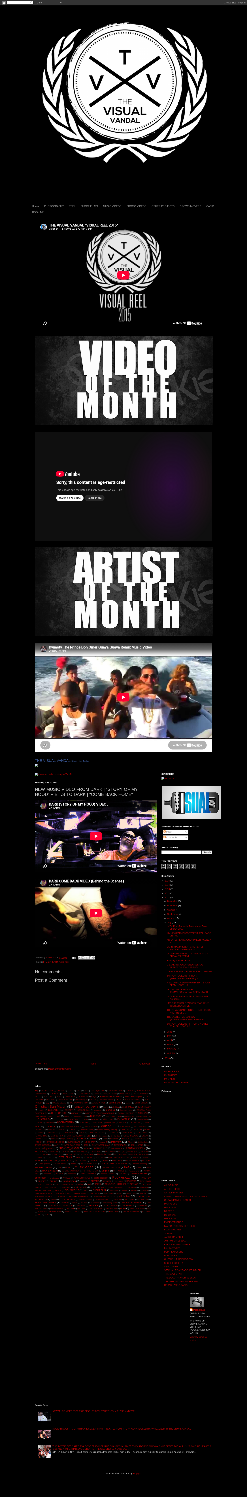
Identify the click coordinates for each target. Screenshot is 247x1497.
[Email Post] (73, 957)
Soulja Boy (108, 1193)
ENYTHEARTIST (141, 1127)
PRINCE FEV (145, 1178)
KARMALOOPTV (135, 1148)
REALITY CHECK (45, 1184)
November (172, 905)
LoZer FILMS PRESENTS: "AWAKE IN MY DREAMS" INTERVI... (187, 954)
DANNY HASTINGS (126, 1113)
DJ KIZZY (95, 1119)
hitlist (105, 1139)
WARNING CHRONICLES (49, 1211)
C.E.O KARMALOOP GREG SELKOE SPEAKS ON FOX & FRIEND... (185, 966)
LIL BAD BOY (57, 1154)
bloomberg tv (81, 1100)
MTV (59, 1168)
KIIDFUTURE (53, 1151)
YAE (39, 1215)
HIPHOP (94, 1138)
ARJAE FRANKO (141, 1094)
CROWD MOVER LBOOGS (177, 1200)
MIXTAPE (146, 1160)
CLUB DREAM (128, 1107)
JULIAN (86, 1148)
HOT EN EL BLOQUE (55, 1142)
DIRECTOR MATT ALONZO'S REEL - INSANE (189, 971)
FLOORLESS (52, 1133)
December (172, 901)
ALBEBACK (68, 1094)
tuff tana (70, 1208)
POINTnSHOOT (172, 1255)
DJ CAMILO (44, 1119)
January (171, 1053)
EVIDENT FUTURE (173, 1222)
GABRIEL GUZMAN (75, 1136)
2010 (167, 1058)
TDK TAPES (129, 1200)
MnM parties (44, 1164)
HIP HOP (81, 1138)
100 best (60, 1091)
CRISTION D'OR (59, 1113)
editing (106, 1126)
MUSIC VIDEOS (112, 206)
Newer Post (41, 1063)
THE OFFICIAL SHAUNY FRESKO (181, 1281)
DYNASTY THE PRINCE (71, 1127)
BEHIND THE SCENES (110, 1097)
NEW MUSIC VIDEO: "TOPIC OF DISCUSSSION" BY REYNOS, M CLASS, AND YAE (93, 1411)
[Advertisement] (77, 1077)
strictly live (124, 1196)
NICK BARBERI (50, 1170)
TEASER (64, 1202)
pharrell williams (107, 1174)
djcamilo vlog (142, 1119)
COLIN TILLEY (144, 1107)
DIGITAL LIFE (170, 1203)
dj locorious (108, 1119)
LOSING (38, 1157)
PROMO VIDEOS (136, 206)
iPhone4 (131, 1142)
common (97, 1110)
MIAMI (105, 1160)
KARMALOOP (116, 1148)
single (124, 1190)
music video (64, 962)
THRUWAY (80, 1206)
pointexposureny (101, 1178)
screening (144, 1187)
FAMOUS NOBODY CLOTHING (179, 1226)
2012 (167, 893)
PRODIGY (42, 1181)
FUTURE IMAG (41, 1136)
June (170, 1032)
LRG (78, 1157)
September (173, 914)
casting (129, 1103)
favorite (147, 1130)
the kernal (95, 1203)
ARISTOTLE (125, 1094)
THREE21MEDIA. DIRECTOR (60, 1206)
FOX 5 (81, 1133)
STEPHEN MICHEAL (44, 1196)
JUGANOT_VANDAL (69, 1148)
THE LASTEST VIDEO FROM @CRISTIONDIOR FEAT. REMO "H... (186, 1018)
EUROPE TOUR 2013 (57, 1130)
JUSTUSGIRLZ (100, 1148)
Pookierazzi (121, 1177)
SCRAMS (132, 1187)
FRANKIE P (113, 1133)
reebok (81, 1184)
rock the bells (80, 1187)
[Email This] (80, 957)
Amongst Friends (110, 1094)
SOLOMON (94, 1193)
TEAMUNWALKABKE (45, 1202)
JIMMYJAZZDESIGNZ (101, 1145)
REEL (72, 206)
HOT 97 (38, 1142)
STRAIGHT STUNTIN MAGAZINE (73, 1196)
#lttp (37, 1091)
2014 (86, 1091)
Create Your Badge (80, 761)
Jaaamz (168, 1233)
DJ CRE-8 (169, 1211)
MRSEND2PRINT (43, 1167)
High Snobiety (67, 1139)
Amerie (96, 1094)
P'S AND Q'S (133, 1171)
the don (84, 1203)
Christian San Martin (50, 1106)
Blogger (136, 1473)
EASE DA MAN (91, 1127)
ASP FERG (48, 1097)
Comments (171, 837)
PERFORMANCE (88, 1174)
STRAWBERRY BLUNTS (104, 1196)
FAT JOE (137, 1130)
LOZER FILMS (65, 1157)
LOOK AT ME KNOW (139, 1154)
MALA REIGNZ (50, 1160)
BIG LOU (51, 1100)
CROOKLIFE (76, 1113)
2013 (167, 889)
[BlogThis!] (83, 957)
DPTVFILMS (135, 1122)
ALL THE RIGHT (83, 1094)
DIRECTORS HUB (113, 1116)
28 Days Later (98, 1091)
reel (89, 1184)
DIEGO (67, 1116)
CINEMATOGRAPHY (86, 1106)
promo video (69, 1181)
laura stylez (110, 1151)
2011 (78, 1091)
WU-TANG (146, 1212)
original (105, 1170)
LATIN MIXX (96, 1151)
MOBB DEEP (60, 1164)
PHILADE (123, 1174)
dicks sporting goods (43, 1116)
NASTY (139, 1167)
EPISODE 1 (40, 1130)
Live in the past (104, 1154)
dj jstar (85, 1119)
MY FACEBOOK (172, 1071)
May (169, 1036)
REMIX (98, 1184)
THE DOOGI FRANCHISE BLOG (180, 1277)
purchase (83, 1181)
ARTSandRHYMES (173, 1192)
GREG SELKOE (131, 1136)
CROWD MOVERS (190, 206)
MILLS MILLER (132, 1161)
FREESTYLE (142, 1133)
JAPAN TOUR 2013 (72, 1145)
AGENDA (129, 1091)
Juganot (48, 1148)
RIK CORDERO (51, 1187)
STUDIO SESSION (67, 1200)
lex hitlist (144, 1151)
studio (53, 1200)
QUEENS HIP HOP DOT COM (178, 1259)
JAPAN (57, 1145)
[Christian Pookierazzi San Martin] (36, 766)
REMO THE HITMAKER (115, 1184)
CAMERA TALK (98, 1103)
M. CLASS (100, 1157)
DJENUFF (50, 1122)
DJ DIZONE (59, 1119)
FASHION (124, 1130)
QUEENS (95, 1181)
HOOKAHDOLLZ (141, 1139)
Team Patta (143, 1200)
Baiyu (93, 1097)
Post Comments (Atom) (59, 1069)
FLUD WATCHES (172, 1229)
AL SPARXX (54, 1094)
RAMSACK (107, 1181)
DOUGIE (122, 1122)
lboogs (121, 1151)
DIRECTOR (96, 1116)
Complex (110, 1110)
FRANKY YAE (127, 1133)
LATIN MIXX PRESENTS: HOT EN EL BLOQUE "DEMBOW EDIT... (185, 948)
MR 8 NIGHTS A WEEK (114, 1163)
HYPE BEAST (89, 1142)
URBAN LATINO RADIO (176, 1285)
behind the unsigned (133, 1097)
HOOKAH (126, 1139)
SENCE (58, 1190)
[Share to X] (86, 957)
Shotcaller (114, 1190)
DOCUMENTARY (65, 1122)
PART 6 (59, 1174)
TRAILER (93, 1205)
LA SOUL (66, 1151)
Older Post (144, 1063)
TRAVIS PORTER (110, 1206)
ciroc (106, 1107)
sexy (86, 1190)
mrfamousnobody (140, 1164)
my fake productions (111, 1167)
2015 (167, 881)
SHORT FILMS (89, 206)
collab (41, 1110)
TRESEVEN (142, 1205)
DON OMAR (97, 1122)
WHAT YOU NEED (72, 1212)
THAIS (74, 1203)
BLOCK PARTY (65, 1100)
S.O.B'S (94, 1187)
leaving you (132, 1151)
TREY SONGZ (41, 1209)
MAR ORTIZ (66, 1161)
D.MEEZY (89, 1113)
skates (134, 1190)
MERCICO (95, 1161)
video (123, 1208)
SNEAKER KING (63, 1193)
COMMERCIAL (83, 1110)
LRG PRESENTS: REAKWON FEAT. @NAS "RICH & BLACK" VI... (188, 1004)
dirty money (129, 1116)
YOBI (46, 1215)
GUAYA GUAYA (41, 1139)
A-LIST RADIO (171, 1185)
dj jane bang (72, 1119)
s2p (102, 1187)
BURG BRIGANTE (133, 1100)
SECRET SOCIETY (43, 1190)
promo (53, 1180)
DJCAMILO (123, 1119)
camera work (115, 1102)
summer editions (85, 1200)
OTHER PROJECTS (163, 206)
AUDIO (59, 1097)
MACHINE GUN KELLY (118, 1157)
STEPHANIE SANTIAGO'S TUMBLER (182, 1270)
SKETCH (144, 1190)
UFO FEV (81, 1209)
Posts (169, 832)
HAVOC (54, 1139)
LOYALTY (50, 1157)
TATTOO (117, 1200)
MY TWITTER (170, 1075)
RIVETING (66, 1187)
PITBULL (66, 1178)
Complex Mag (126, 1110)
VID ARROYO (111, 1209)
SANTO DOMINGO (116, 1187)
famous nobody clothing (107, 1130)
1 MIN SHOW (47, 1091)
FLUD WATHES (68, 1133)
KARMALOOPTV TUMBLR (177, 1244)
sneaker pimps (80, 1193)
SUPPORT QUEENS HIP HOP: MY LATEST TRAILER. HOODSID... (188, 1025)
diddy (58, 1116)
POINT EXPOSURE (173, 1252)
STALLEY (144, 1193)
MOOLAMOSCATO (89, 1164)
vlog (149, 1209)
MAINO (136, 1157)
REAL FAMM (145, 1181)
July (169, 922)
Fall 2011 (73, 1130)
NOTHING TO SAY (91, 1171)
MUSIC (68, 1168)
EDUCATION (125, 1127)
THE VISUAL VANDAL (53, 761)
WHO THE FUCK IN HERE (95, 1212)
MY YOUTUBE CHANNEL (177, 1082)
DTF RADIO (50, 1126)
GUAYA (145, 1136)
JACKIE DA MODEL (174, 1237)
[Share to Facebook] (90, 957)
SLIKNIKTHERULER (43, 1193)
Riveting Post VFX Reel (178, 960)
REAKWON (131, 1181)
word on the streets (131, 1212)
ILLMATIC (103, 1142)
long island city (120, 1154)
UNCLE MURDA (95, 1209)
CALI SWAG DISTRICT (79, 1103)
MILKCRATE (117, 1161)
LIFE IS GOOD (41, 1154)
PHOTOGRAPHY (54, 206)
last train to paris (80, 1151)
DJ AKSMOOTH (144, 1116)
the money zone (110, 1203)
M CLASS (88, 1157)
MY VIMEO (169, 1079)
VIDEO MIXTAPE (136, 1209)
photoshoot (40, 1178)
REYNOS (134, 1184)
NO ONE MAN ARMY (70, 1171)
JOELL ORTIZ (137, 1145)
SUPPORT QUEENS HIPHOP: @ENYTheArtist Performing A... (183, 977)
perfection (72, 1174)
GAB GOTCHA (57, 1136)
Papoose (47, 1174)
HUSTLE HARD (73, 1142)
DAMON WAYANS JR (106, 1113)
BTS (45, 962)
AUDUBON (83, 1097)
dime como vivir (80, 1116)
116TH (70, 1091)
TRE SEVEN (127, 1205)
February (172, 1048)
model (73, 1164)
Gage (89, 1136)
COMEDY (69, 1110)
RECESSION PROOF (65, 1184)
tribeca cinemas (56, 1209)
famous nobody (87, 1130)
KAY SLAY (39, 1151)
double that (110, 1122)
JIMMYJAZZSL (120, 1145)
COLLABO (53, 1110)
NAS (126, 1167)
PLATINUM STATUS (82, 1178)
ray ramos (119, 1181)
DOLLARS (84, 1122)
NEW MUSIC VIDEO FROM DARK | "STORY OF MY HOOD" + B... (188, 984)
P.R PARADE (118, 1171)
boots (93, 1100)
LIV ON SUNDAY (87, 1154)
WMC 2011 (114, 1211)
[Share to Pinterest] (93, 957)
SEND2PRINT (72, 1190)
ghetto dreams (101, 1136)
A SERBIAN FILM (114, 1091)
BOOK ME (38, 212)
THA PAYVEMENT (173, 1274)
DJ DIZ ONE (170, 1215)
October (171, 910)
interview (116, 1141)
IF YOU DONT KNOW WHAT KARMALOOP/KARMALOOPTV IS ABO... (188, 990)
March (170, 1044)
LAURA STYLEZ (172, 1248)
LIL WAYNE (71, 1154)
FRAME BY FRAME (96, 1133)
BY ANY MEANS (59, 1103)
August (171, 918)
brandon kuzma (106, 1100)
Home (35, 206)
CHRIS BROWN (141, 1103)
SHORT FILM (99, 1190)
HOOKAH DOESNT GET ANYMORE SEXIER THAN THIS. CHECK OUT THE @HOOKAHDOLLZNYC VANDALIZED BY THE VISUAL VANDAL (121, 1429)
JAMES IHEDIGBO (43, 1145)
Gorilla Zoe (115, 1136)
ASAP (37, 1097)
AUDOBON (70, 1097)
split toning (131, 1193)
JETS (86, 1145)
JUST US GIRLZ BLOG (175, 1240)
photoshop (54, 1178)
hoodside (114, 1139)
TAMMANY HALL (103, 1200)
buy (47, 1103)
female (40, 1133)
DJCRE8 (38, 1122)
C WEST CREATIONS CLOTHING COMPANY (186, 1196)
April (169, 1040)
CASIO (210, 206)
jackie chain (143, 1142)
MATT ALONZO (81, 1161)
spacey (119, 1193)
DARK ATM (53, 962)
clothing (115, 1107)
